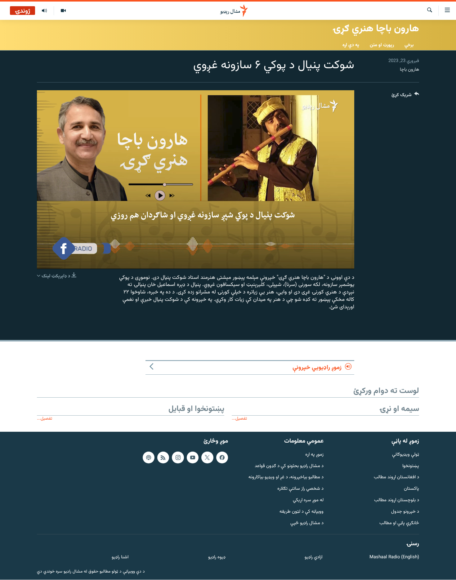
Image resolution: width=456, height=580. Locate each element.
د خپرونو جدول (405, 512)
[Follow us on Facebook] (222, 457)
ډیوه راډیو (216, 558)
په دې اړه (350, 45)
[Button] (405, 96)
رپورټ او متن (382, 45)
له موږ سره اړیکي (308, 500)
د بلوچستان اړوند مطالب (396, 500)
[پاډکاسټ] (148, 457)
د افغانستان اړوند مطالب (396, 478)
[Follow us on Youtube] (193, 457)
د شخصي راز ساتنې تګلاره (300, 489)
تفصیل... (239, 419)
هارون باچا (409, 69)
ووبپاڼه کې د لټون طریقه (301, 512)
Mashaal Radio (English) (394, 558)
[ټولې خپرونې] (44, 11)
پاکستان (411, 489)
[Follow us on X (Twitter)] (207, 457)
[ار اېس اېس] (163, 457)
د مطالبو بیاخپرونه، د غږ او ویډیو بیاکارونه (286, 478)
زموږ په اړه (314, 455)
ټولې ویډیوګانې (405, 455)
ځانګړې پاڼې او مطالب (399, 523)
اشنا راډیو (120, 558)
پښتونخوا (410, 466)
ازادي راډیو (313, 558)
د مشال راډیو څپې (307, 523)
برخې (409, 45)
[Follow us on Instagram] (178, 457)
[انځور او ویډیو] (63, 11)
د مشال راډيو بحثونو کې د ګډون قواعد (289, 466)
